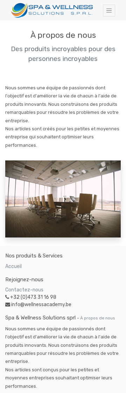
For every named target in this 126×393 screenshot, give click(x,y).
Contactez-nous (24, 290)
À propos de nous (97, 318)
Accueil (13, 266)
